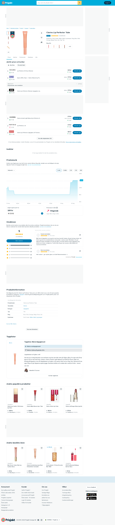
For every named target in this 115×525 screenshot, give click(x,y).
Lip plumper (39, 317)
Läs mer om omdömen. (46, 226)
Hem (7, 28)
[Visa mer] (8, 71)
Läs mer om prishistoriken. (34, 165)
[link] (59, 239)
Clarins (25, 306)
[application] (44, 188)
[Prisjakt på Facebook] (38, 520)
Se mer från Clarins (11, 324)
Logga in (107, 2)
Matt (34, 317)
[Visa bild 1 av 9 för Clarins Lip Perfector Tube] (8, 33)
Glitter (31, 317)
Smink (21, 28)
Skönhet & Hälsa (14, 28)
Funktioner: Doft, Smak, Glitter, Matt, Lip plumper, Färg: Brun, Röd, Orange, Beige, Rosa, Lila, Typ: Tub (63, 39)
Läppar (26, 28)
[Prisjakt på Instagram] (41, 520)
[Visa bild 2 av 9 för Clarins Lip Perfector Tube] (8, 38)
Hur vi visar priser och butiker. (73, 142)
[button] (8, 52)
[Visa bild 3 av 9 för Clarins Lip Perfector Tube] (8, 43)
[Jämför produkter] (41, 42)
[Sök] (80, 3)
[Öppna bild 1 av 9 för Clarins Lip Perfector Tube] (25, 43)
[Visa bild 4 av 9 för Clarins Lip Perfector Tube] (8, 48)
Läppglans (32, 28)
